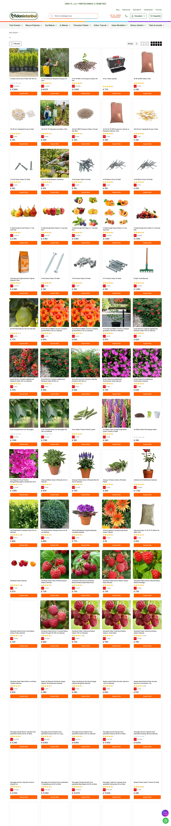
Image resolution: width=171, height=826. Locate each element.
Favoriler (159, 10)
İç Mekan (64, 25)
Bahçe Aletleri (137, 25)
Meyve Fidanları (33, 25)
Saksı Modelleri (118, 25)
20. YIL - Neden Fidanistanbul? (115, 16)
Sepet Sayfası (165, 813)
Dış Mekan (50, 25)
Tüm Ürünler (14, 25)
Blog (117, 10)
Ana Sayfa (13, 33)
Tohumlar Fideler (81, 25)
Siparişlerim (137, 10)
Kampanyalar (148, 10)
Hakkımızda (126, 10)
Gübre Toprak (100, 25)
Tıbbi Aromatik (155, 25)
